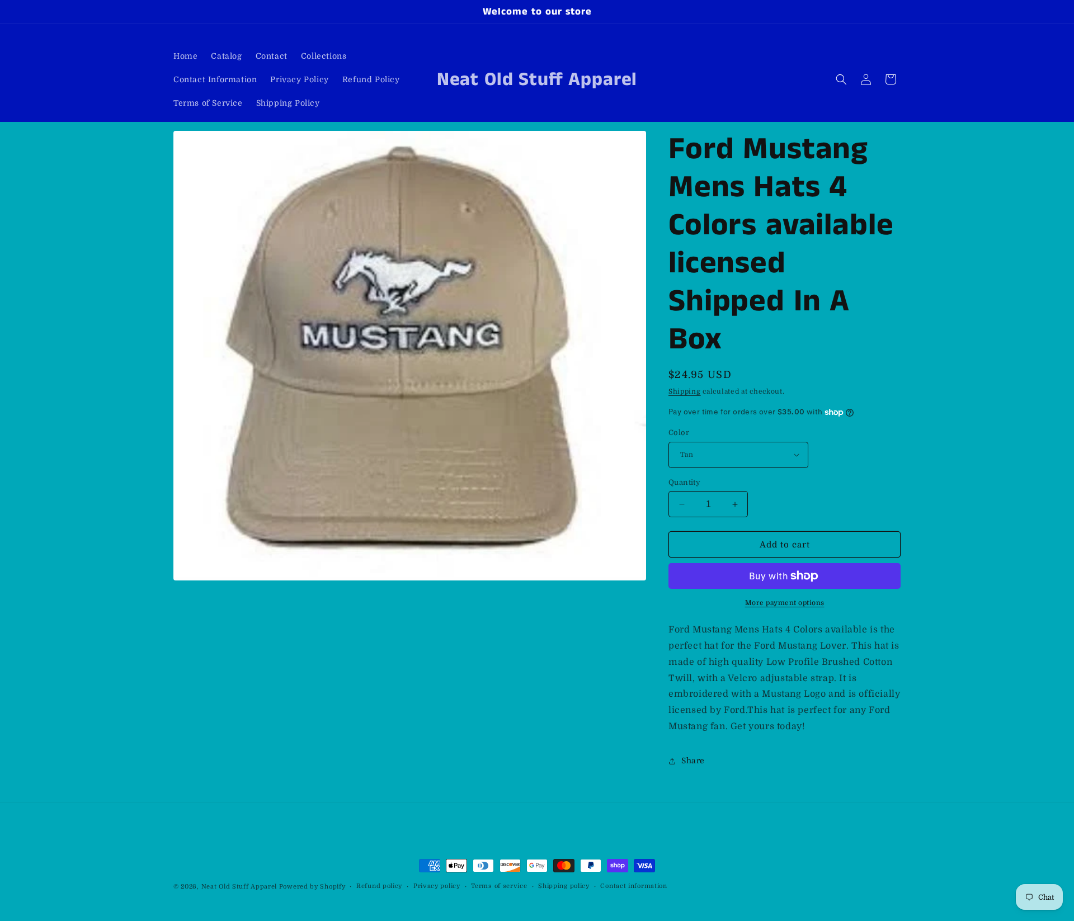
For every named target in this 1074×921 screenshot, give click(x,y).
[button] (841, 79)
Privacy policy (436, 886)
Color (678, 432)
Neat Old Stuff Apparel (239, 886)
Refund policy (379, 886)
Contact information (633, 886)
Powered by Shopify (312, 886)
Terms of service (499, 886)
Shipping (684, 391)
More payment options (785, 603)
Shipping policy (564, 886)
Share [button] (693, 760)
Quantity (684, 482)
